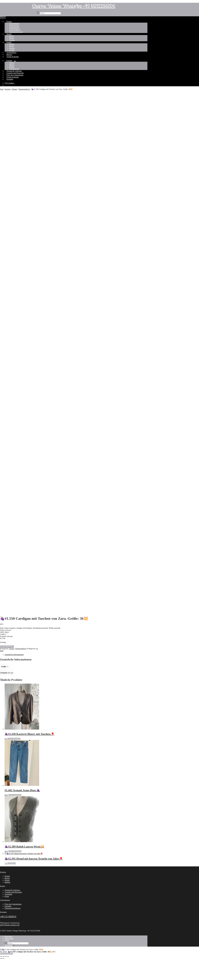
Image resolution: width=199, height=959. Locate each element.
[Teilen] (5, 956)
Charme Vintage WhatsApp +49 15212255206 (73, 6)
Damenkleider (14, 28)
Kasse (7, 896)
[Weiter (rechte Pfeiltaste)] (3, 958)
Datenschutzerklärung (12, 908)
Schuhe (12, 48)
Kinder (9, 42)
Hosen (11, 38)
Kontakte (9, 79)
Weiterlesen (11, 863)
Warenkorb (9, 945)
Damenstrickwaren (16, 32)
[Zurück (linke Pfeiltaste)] (1, 958)
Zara (1, 651)
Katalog (9, 61)
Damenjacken (14, 26)
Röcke (11, 46)
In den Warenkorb (7, 646)
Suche (7, 941)
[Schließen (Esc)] (8, 956)
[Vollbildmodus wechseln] (3, 956)
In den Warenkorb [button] (13, 739)
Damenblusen (14, 24)
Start (1, 89)
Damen (9, 22)
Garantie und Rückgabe (13, 892)
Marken (7, 882)
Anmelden (8, 894)
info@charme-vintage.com (9, 925)
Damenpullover (14, 30)
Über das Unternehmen (13, 904)
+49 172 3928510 (8, 916)
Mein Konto (9, 938)
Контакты (8, 936)
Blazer (11, 36)
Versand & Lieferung (12, 890)
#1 (37, 649)
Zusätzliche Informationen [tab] (14, 655)
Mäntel (11, 44)
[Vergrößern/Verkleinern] (1, 956)
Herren (9, 34)
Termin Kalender (12, 57)
